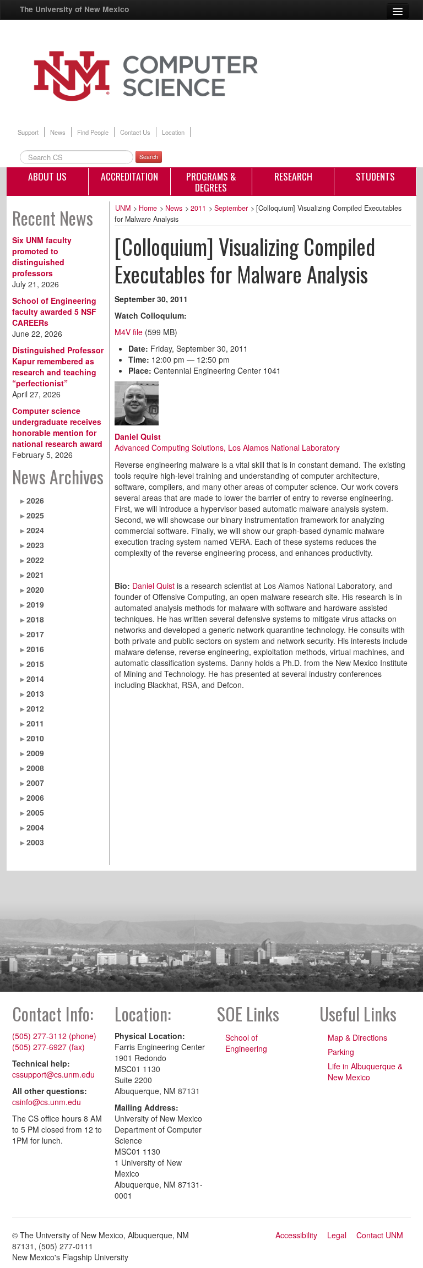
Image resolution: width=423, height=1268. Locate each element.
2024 (35, 529)
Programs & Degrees (211, 181)
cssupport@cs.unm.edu (53, 1074)
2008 (35, 767)
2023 (35, 544)
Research (293, 176)
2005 (35, 812)
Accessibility (296, 1234)
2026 (35, 500)
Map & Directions (357, 1037)
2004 (35, 827)
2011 (35, 723)
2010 (35, 738)
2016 (35, 648)
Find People (93, 132)
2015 (35, 663)
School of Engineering (246, 1043)
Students (375, 176)
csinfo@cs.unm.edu (46, 1101)
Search (148, 156)
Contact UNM (379, 1234)
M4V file (129, 331)
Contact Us (135, 132)
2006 (35, 797)
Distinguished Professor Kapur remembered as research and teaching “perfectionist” (58, 367)
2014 (35, 678)
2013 (35, 693)
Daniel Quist (138, 436)
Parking (341, 1051)
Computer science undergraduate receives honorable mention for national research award (57, 427)
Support (28, 132)
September (231, 208)
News (58, 132)
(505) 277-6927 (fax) (48, 1046)
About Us (47, 176)
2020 (35, 589)
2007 (35, 782)
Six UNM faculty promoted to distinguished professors (42, 256)
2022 (35, 559)
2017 (35, 634)
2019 (35, 604)
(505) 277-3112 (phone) (54, 1035)
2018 (35, 619)
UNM (123, 208)
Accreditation (129, 176)
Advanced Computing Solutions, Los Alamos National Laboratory (227, 447)
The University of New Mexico (74, 8)
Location (173, 132)
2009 (35, 752)
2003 (35, 842)
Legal (336, 1234)
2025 (35, 515)
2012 (35, 708)
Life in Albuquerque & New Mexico (365, 1072)
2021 (35, 574)
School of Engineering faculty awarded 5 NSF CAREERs (54, 311)
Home (148, 208)
